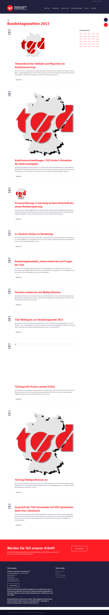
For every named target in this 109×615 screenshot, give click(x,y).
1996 (97, 46)
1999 (85, 46)
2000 (81, 46)
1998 (89, 46)
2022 (93, 34)
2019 (85, 36)
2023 (89, 34)
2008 (89, 41)
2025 (81, 34)
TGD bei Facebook (60, 577)
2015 (81, 39)
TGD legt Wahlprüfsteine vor (31, 479)
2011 (97, 39)
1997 (93, 46)
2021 (97, 34)
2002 (93, 44)
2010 (81, 41)
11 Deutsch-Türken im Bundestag (34, 234)
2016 (97, 36)
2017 (93, 36)
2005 (81, 44)
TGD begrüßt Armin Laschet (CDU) (35, 386)
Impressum (36, 612)
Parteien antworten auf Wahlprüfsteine (38, 292)
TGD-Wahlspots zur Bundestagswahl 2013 (39, 319)
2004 (85, 44)
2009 (85, 41)
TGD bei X (58, 573)
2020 (81, 36)
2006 (97, 41)
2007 (93, 41)
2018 (89, 36)
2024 (85, 34)
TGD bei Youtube (59, 571)
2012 (93, 39)
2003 (89, 44)
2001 (97, 44)
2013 (89, 39)
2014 (85, 39)
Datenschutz (42, 612)
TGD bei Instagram (60, 575)
